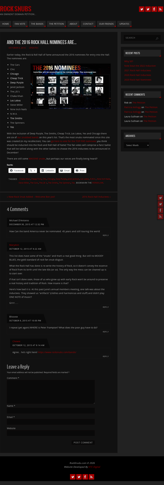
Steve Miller (24, 182)
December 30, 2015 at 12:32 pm (26, 224)
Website (11, 428)
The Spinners (65, 182)
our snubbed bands (28, 137)
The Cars (34, 182)
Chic (44, 179)
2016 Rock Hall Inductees (96, 196)
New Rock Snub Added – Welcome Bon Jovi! (31, 196)
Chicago (51, 179)
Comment (13, 377)
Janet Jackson (73, 179)
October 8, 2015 (17, 47)
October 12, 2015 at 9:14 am (28, 345)
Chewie (16, 341)
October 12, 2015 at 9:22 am (25, 249)
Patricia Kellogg (132, 107)
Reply (106, 235)
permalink (97, 182)
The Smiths (53, 182)
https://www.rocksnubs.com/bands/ (57, 352)
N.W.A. (93, 179)
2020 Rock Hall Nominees (137, 79)
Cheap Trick (36, 179)
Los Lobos (84, 179)
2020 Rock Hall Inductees (137, 75)
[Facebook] (160, 210)
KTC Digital (94, 466)
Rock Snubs (15, 9)
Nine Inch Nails (103, 179)
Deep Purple (61, 179)
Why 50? (128, 61)
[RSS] (160, 216)
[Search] (157, 38)
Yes (73, 182)
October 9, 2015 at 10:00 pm (25, 320)
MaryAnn (14, 244)
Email (11, 417)
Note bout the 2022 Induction (140, 65)
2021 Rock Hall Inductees (137, 70)
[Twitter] (160, 197)
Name (11, 405)
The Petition (138, 102)
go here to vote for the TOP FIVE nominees (73, 141)
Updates (33, 47)
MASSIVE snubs (37, 158)
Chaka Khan (25, 179)
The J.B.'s (43, 182)
